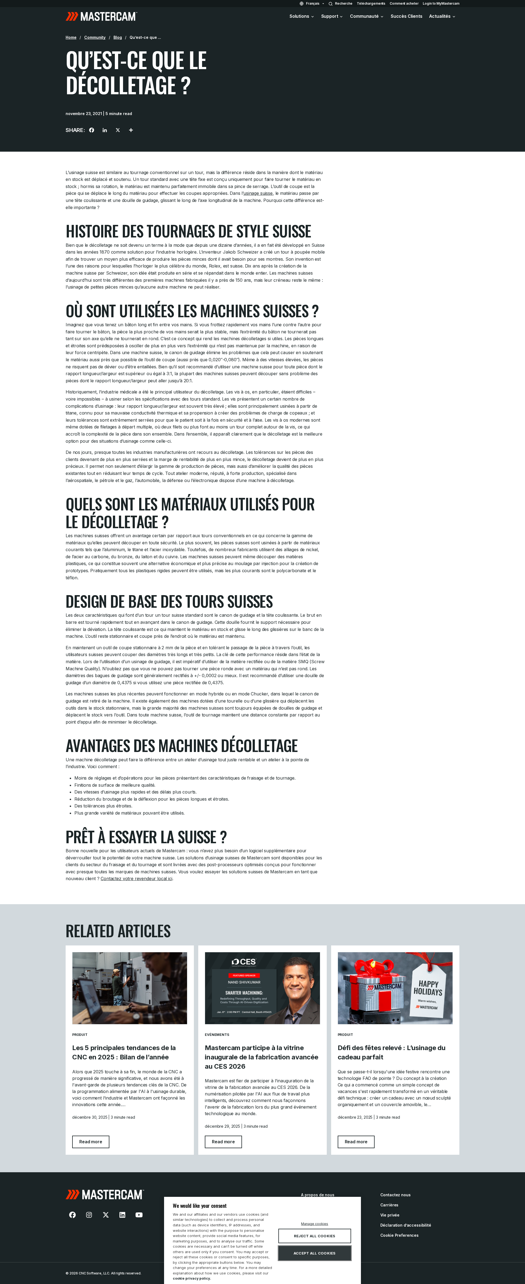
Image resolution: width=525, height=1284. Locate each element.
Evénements (217, 1035)
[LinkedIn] (104, 130)
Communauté (364, 16)
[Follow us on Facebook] (72, 1215)
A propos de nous (317, 1194)
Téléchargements (371, 3)
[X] (118, 130)
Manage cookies (314, 1224)
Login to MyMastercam (441, 3)
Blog (117, 37)
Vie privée (390, 1215)
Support (329, 16)
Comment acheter (404, 3)
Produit (80, 1035)
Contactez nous (395, 1194)
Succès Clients (406, 16)
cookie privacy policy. (192, 1278)
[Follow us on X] (106, 1215)
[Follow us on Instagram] (89, 1215)
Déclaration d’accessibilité (405, 1225)
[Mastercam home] (101, 16)
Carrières (389, 1205)
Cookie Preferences (399, 1235)
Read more (94, 1141)
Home (71, 37)
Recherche (343, 3)
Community (95, 37)
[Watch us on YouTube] (139, 1215)
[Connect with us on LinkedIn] (122, 1215)
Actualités (440, 16)
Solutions (299, 16)
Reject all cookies (315, 1236)
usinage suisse (258, 193)
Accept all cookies (315, 1253)
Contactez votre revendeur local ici (136, 878)
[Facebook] (91, 130)
